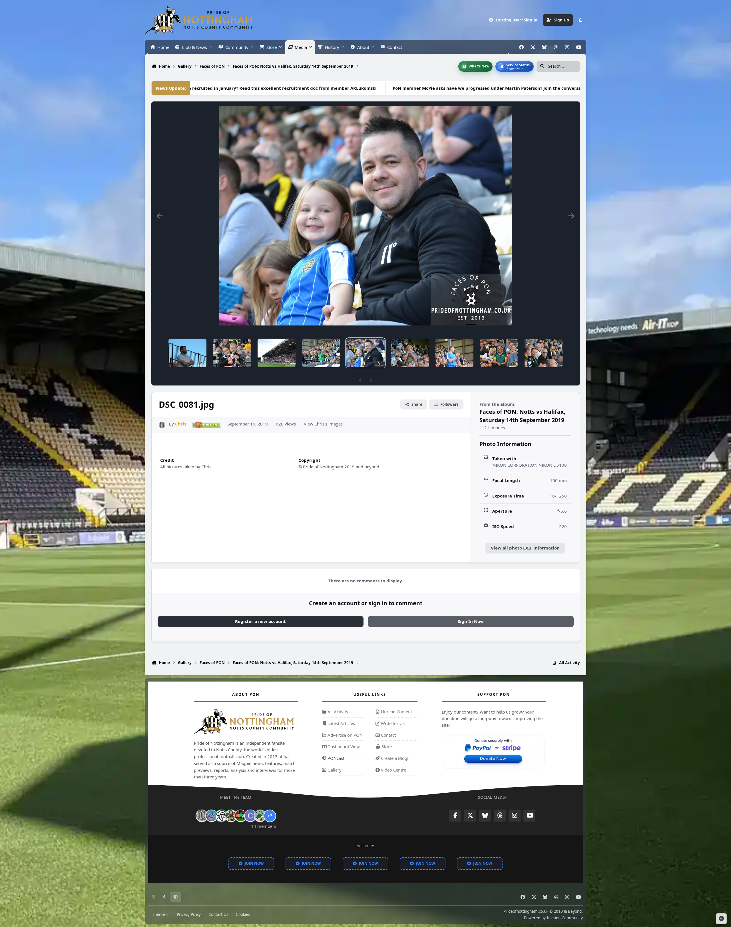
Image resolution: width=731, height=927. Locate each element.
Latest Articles (340, 723)
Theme (159, 914)
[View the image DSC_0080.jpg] (410, 353)
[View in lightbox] (365, 215)
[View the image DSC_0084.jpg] (321, 353)
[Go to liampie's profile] (240, 815)
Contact (388, 735)
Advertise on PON (344, 735)
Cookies (243, 914)
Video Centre (393, 769)
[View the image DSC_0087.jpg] (187, 353)
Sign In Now (471, 621)
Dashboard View (343, 746)
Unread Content (396, 711)
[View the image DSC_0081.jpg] (365, 353)
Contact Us (218, 914)
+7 (270, 815)
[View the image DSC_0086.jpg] (232, 353)
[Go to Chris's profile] (162, 425)
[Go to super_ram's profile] (221, 815)
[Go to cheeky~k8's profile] (211, 815)
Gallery (334, 769)
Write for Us (392, 723)
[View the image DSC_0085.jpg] (277, 353)
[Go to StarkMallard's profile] (260, 815)
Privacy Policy (189, 914)
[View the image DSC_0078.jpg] (454, 353)
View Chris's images (323, 424)
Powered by (553, 917)
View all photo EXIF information (525, 548)
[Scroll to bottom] (721, 918)
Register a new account (260, 621)
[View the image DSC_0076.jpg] (499, 353)
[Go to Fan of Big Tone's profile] (231, 815)
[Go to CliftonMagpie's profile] (250, 815)
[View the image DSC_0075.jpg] (544, 353)
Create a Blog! (394, 758)
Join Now (254, 863)
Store (386, 746)
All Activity (337, 711)
